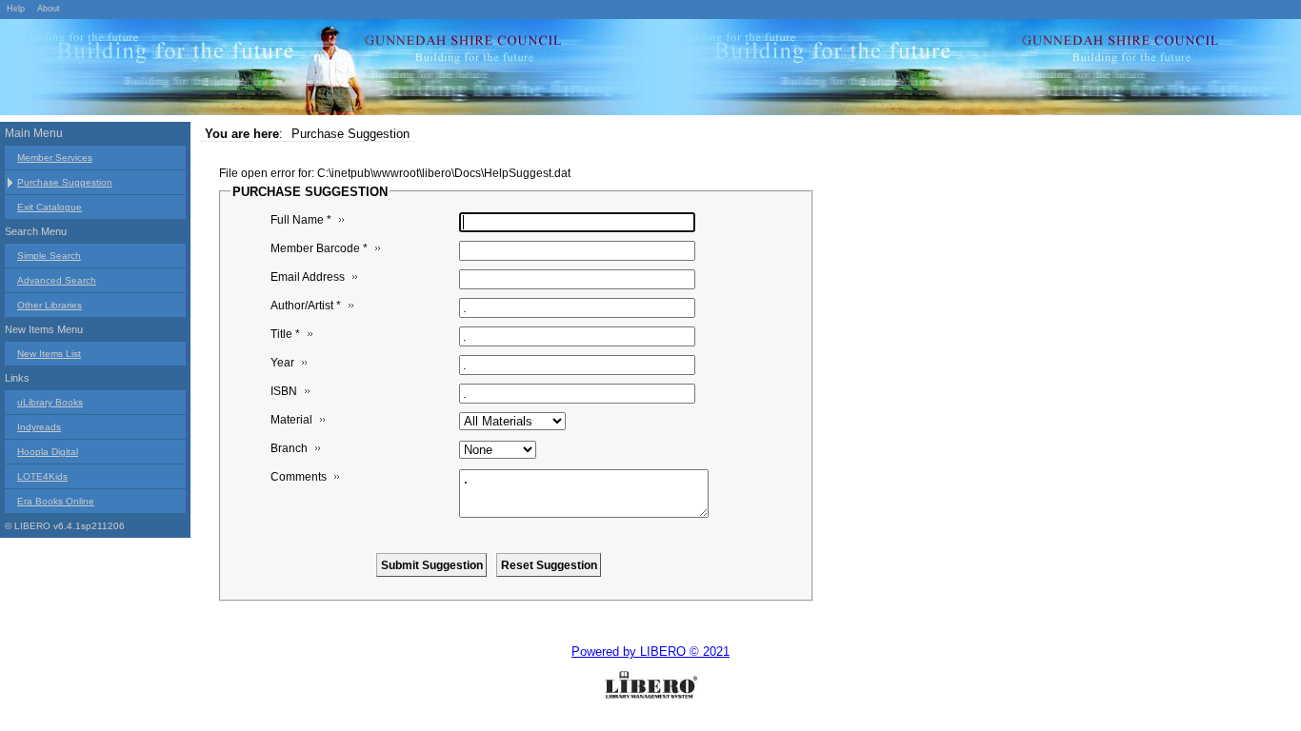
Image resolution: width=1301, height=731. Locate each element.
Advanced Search (56, 280)
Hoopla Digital (47, 451)
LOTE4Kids (42, 476)
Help (16, 8)
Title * (285, 334)
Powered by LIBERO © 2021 (650, 651)
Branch (289, 448)
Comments (298, 477)
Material (291, 419)
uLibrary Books (50, 402)
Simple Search (49, 255)
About (48, 8)
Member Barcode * (319, 248)
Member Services (54, 157)
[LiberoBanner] (285, 70)
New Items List (49, 353)
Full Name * (300, 220)
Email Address (307, 277)
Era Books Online (55, 501)
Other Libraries (49, 305)
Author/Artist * (305, 305)
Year (282, 362)
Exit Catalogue (49, 207)
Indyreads (39, 427)
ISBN (283, 391)
